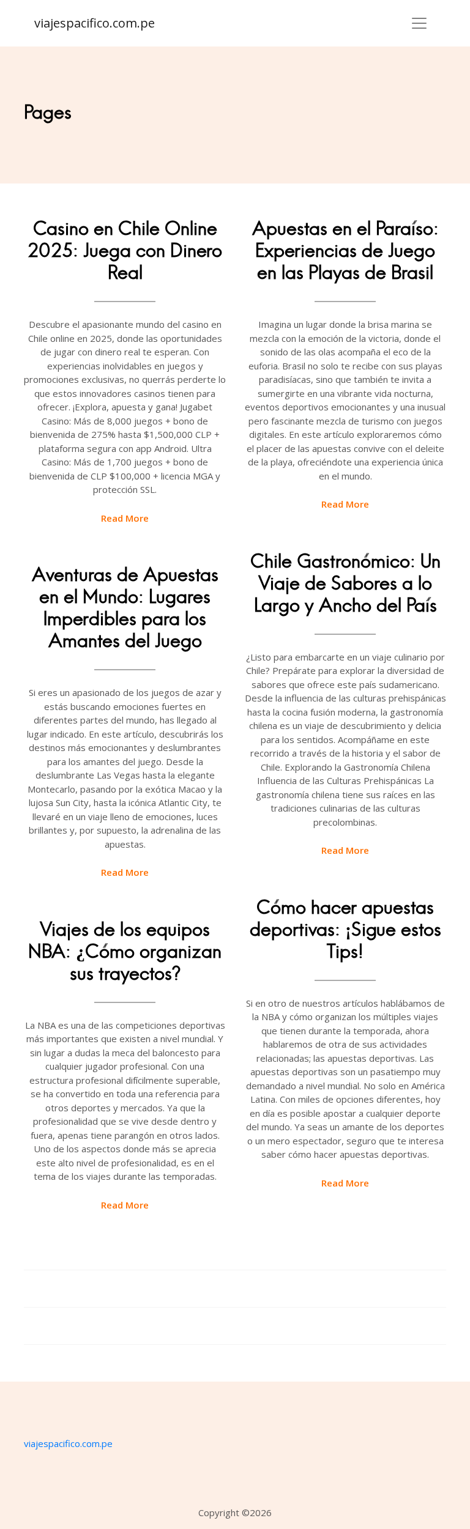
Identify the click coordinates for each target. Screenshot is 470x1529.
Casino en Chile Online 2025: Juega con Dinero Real (125, 250)
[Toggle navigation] (419, 23)
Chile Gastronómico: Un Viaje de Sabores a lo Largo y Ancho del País (345, 583)
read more (125, 518)
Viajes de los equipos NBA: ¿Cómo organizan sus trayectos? (125, 951)
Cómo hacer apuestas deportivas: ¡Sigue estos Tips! (345, 929)
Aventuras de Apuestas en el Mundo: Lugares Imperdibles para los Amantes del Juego (125, 607)
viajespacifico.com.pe (94, 23)
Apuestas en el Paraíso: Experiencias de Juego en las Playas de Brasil (345, 250)
